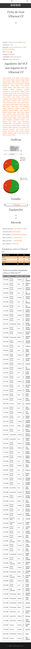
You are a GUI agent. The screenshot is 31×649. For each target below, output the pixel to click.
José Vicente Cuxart (23, 93)
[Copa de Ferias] (14, 150)
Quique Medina (13, 110)
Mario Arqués (16, 82)
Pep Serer (11, 131)
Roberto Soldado (8, 133)
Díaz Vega (28, 616)
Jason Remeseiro (23, 121)
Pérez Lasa (28, 470)
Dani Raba (12, 121)
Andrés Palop (11, 114)
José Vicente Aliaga (8, 80)
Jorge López (14, 106)
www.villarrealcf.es (14, 59)
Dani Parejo (6, 116)
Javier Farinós (13, 99)
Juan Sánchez (18, 228)
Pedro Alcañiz (25, 78)
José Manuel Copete (17, 91)
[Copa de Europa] (14, 148)
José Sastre (20, 129)
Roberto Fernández (23, 99)
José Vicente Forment (10, 101)
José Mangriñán (24, 106)
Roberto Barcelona (8, 83)
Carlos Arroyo (25, 82)
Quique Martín (20, 108)
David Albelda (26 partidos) (19, 234)
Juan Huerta (6, 104)
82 (17, 264)
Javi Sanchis (22, 127)
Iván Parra (14, 116)
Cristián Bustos (7, 87)
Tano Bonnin (25, 85)
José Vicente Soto (19, 133)
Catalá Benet (14, 85)
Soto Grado (28, 346)
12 (17, 261)
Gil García (28, 602)
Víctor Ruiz (25, 123)
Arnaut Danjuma (7, 95)
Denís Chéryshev (16, 89)
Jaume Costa (12, 93)
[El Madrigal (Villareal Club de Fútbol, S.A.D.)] (16, 205)
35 (24, 264)
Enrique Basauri (19, 83)
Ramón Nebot (12, 112)
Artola (27, 633)
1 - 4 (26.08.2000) (17, 240)
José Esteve (16, 97)
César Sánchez (7, 125)
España (8, 51)
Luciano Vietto (11, 135)
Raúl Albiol (15, 78)
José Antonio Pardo (23, 114)
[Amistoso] (14, 146)
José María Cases (19, 87)
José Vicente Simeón (22, 131)
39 (17, 259)
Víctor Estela (7, 97)
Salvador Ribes (7, 123)
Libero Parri (20, 116)
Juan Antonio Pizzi (23, 118)
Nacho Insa (22, 104)
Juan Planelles (7, 119)
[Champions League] (14, 147)
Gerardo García (11, 102)
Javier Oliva (20, 112)
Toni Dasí (15, 95)
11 (24, 259)
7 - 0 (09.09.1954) (17, 237)
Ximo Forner (22, 101)
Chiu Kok (28, 403)
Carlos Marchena (8, 108)
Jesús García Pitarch (23, 102)
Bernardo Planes (19, 119)
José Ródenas (17, 123)
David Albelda (7, 78)
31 (17, 257)
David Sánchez (16, 125)
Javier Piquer (12, 118)
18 (24, 257)
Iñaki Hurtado (14, 104)
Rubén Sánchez (13, 127)
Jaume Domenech (24, 95)
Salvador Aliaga (20, 80)
